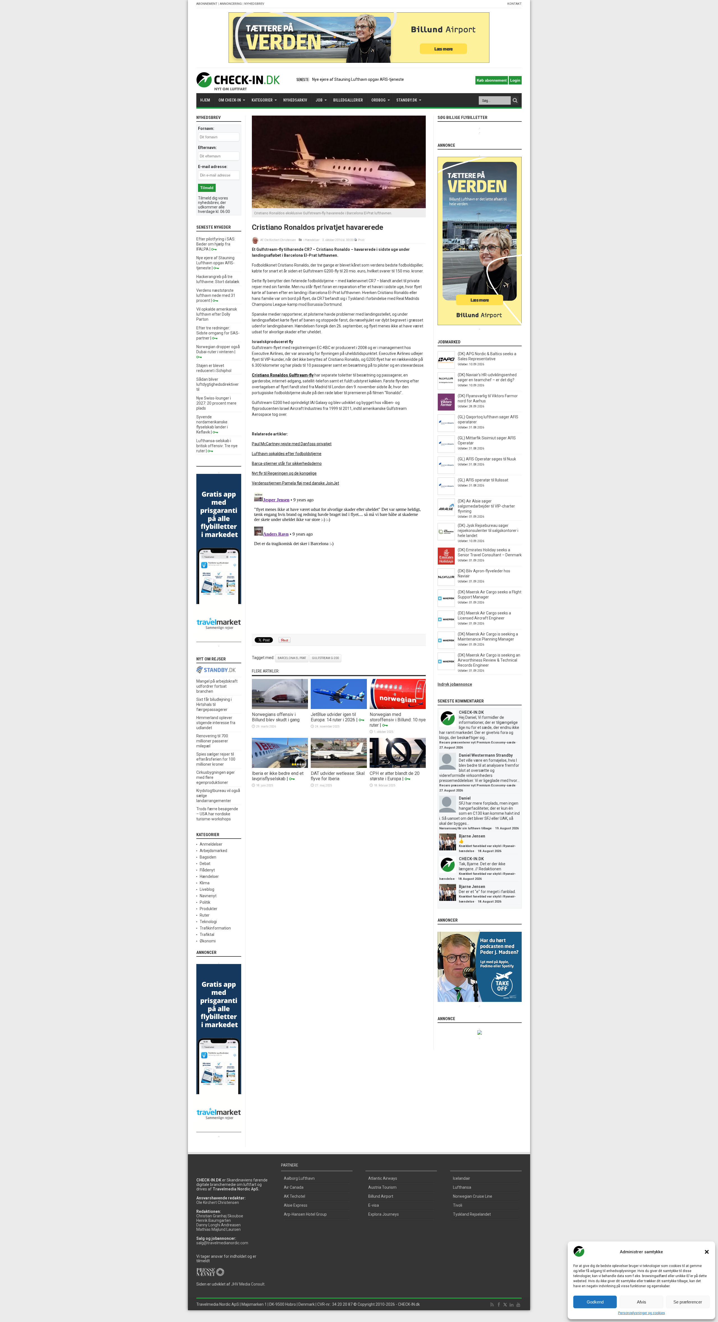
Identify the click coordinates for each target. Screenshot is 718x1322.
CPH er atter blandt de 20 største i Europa (395, 776)
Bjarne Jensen (472, 836)
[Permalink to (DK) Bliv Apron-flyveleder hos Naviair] (446, 584)
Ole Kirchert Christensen (280, 240)
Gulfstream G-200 (325, 658)
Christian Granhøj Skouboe (219, 1216)
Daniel (465, 798)
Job (319, 100)
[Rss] (492, 1305)
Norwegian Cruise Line (472, 1196)
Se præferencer (687, 1302)
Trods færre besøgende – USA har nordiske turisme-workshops (217, 814)
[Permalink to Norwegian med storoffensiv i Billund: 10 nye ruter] (398, 707)
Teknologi (208, 921)
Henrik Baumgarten (213, 1220)
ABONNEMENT (206, 4)
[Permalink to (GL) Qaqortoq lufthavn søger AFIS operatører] (446, 430)
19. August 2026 (507, 828)
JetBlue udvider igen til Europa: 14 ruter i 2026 (333, 717)
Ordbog (378, 100)
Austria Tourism (382, 1187)
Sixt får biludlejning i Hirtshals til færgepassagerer (214, 704)
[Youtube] (518, 1305)
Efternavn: (207, 147)
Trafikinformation (215, 928)
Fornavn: (206, 128)
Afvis (641, 1302)
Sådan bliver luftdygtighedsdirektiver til (217, 384)
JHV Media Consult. (248, 1284)
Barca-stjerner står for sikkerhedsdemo (287, 463)
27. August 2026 (451, 747)
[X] (505, 1305)
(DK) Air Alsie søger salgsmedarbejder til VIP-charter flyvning (486, 506)
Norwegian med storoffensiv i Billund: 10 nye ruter (398, 720)
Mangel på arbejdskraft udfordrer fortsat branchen (217, 686)
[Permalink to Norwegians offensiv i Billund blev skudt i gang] (280, 707)
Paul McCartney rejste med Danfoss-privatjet (292, 444)
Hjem (205, 100)
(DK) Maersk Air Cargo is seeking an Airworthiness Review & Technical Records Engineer (489, 660)
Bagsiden (208, 857)
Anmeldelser (211, 844)
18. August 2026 (489, 851)
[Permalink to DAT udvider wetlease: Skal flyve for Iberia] (339, 766)
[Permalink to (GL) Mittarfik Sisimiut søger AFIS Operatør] (446, 451)
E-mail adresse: (212, 166)
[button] (707, 1252)
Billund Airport (380, 1196)
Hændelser (312, 240)
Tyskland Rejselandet (472, 1214)
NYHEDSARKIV (295, 100)
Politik (205, 902)
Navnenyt (208, 896)
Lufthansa (462, 1187)
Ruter (205, 915)
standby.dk (406, 100)
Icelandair (461, 1178)
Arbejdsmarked (213, 850)
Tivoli (457, 1205)
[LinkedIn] (511, 1305)
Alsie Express (295, 1205)
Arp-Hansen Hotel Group (305, 1214)
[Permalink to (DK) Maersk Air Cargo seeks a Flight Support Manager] (446, 605)
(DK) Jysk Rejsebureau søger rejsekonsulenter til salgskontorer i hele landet (488, 530)
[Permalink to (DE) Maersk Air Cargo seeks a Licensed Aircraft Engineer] (446, 626)
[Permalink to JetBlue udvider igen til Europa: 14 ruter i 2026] (339, 707)
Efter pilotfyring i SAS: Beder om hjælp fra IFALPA (215, 244)
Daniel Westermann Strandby (486, 755)
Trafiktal (207, 934)
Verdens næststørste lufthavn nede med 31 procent (215, 295)
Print (361, 240)
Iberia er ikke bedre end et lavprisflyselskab (277, 776)
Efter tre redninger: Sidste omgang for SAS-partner (218, 333)
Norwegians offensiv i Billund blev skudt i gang (276, 717)
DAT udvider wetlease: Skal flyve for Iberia (338, 776)
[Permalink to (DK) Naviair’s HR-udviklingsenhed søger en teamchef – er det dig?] (446, 388)
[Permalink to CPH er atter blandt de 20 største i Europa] (398, 766)
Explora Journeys (383, 1214)
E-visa (373, 1205)
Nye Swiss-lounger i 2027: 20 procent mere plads (216, 403)
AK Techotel (294, 1196)
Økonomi (208, 941)
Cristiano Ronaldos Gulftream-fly (283, 375)
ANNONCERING (231, 4)
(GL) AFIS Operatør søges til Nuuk (487, 459)
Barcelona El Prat (292, 658)
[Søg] (515, 100)
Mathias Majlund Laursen (218, 1229)
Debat (205, 863)
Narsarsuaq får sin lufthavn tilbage (465, 828)
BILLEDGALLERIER (348, 100)
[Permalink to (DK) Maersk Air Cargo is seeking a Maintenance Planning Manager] (446, 647)
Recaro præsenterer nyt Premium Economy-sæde (477, 742)
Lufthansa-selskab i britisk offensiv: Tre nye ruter (217, 446)
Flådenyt (207, 870)
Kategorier (262, 100)
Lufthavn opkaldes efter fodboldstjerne (286, 453)
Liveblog (207, 889)
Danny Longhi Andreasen (218, 1225)
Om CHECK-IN (229, 100)
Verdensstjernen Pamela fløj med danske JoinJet (295, 483)
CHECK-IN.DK (471, 712)
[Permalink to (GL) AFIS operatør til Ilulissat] (446, 493)
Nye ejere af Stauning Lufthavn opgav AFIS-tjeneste (358, 79)
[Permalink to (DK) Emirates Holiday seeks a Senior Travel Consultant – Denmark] (446, 563)
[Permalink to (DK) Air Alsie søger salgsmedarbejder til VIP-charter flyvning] (446, 514)
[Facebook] (498, 1305)
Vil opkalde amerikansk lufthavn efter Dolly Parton (216, 314)
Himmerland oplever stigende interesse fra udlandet (215, 722)
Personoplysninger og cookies (641, 1313)
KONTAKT (514, 4)
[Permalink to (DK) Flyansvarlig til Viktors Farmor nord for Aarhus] (446, 409)
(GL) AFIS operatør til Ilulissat (483, 480)
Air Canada (293, 1187)
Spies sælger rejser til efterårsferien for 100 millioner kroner (215, 759)
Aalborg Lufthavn (299, 1178)
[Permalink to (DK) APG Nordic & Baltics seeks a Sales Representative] (446, 367)
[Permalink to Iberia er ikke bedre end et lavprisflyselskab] (280, 766)
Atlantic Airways (382, 1178)
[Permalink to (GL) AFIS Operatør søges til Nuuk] (446, 472)
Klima (205, 883)
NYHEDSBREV (254, 4)
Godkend (595, 1302)
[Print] (356, 240)
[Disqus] (339, 560)
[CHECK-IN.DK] (238, 86)
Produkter (208, 908)
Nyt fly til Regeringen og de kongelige (284, 473)
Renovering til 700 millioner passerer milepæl (212, 741)
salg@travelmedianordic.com (222, 1243)
